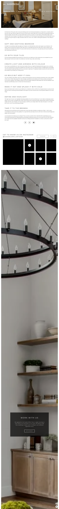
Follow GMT (42, 136)
